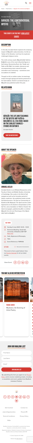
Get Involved (9, 408)
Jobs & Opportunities (8, 412)
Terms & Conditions (9, 416)
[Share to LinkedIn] (22, 262)
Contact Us (24, 408)
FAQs (9, 420)
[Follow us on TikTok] (20, 396)
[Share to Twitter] (19, 262)
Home (2, 8)
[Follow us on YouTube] (16, 396)
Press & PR (24, 412)
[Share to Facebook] (15, 262)
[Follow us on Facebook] (8, 396)
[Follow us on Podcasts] (28, 396)
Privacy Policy (24, 416)
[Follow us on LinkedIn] (24, 396)
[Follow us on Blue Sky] (16, 400)
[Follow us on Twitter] (5, 396)
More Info (10, 234)
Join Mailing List (16, 370)
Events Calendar (12, 253)
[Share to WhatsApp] (26, 262)
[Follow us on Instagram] (12, 396)
